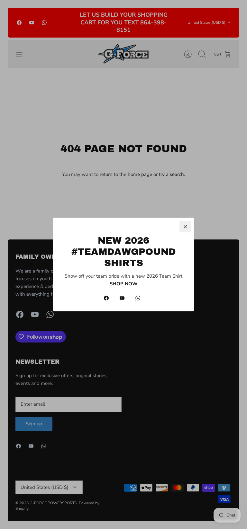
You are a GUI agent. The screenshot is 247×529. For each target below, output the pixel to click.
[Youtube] (122, 298)
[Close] (185, 226)
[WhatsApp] (138, 298)
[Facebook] (106, 298)
